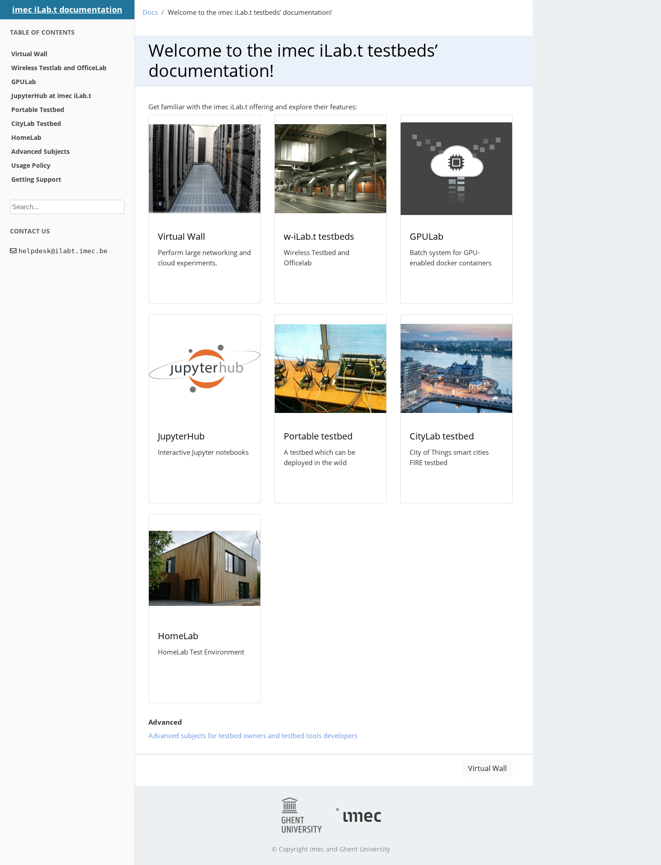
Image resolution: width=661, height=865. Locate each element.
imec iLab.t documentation (67, 9)
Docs (150, 12)
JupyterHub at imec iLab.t (51, 95)
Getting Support (36, 179)
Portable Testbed (37, 109)
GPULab (23, 81)
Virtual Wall (29, 53)
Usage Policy (30, 165)
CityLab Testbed (36, 123)
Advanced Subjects (40, 151)
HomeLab (26, 137)
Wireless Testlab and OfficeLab (59, 67)
